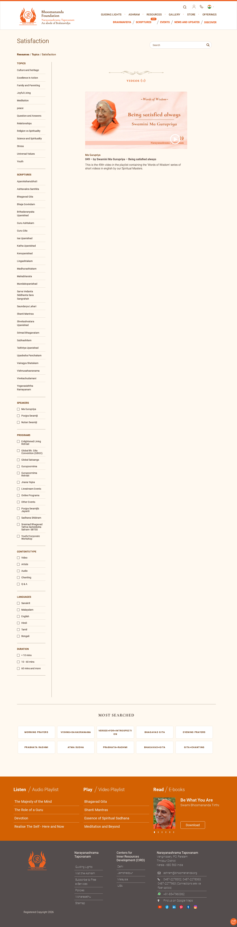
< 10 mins (26, 655)
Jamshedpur (125, 873)
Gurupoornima (29, 466)
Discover (210, 22)
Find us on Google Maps (178, 900)
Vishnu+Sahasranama (76, 732)
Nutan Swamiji (29, 422)
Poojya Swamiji (29, 415)
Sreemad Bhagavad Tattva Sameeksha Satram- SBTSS (32, 527)
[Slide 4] (169, 832)
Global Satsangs (30, 460)
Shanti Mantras (96, 810)
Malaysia (122, 879)
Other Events (28, 502)
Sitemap (80, 903)
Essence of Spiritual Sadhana (106, 818)
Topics (35, 54)
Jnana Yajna (28, 482)
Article (24, 564)
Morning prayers (36, 732)
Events (165, 22)
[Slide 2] (162, 832)
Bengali (25, 636)
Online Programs (30, 495)
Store (191, 14)
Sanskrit (25, 603)
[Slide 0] (154, 832)
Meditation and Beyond (102, 826)
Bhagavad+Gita (155, 747)
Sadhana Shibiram (31, 518)
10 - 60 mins (27, 662)
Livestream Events (31, 489)
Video (24, 557)
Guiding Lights (111, 14)
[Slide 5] (173, 832)
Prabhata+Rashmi (115, 747)
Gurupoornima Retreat (29, 474)
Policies (79, 890)
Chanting (26, 577)
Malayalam (27, 610)
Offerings (209, 14)
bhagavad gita (155, 732)
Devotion (21, 818)
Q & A (24, 584)
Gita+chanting (194, 747)
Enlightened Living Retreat (31, 442)
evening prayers (194, 732)
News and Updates (187, 22)
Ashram (134, 14)
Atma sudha (76, 747)
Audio (24, 571)
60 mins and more (31, 668)
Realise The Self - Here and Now (39, 826)
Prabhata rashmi (36, 747)
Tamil (24, 629)
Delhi (120, 866)
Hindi (24, 623)
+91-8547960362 (174, 894)
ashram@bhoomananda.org (180, 873)
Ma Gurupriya (28, 409)
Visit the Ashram (85, 873)
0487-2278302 (172, 879)
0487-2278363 (192, 879)
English (25, 616)
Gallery (174, 14)
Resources (154, 14)
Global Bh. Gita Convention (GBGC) (32, 452)
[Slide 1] (158, 832)
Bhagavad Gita (95, 801)
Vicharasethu (83, 896)
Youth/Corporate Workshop (30, 537)
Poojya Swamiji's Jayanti (30, 510)
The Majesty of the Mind (33, 801)
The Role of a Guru (28, 810)
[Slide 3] (165, 832)
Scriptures (143, 22)
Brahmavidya (122, 22)
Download (193, 825)
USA (120, 885)
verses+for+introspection (115, 732)
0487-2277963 (167, 883)
